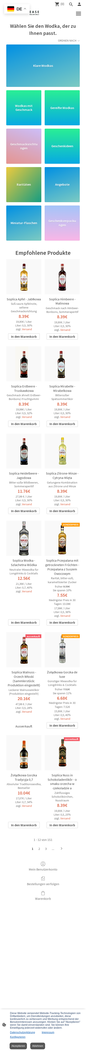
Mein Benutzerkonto (43, 869)
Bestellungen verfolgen (43, 884)
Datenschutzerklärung (22, 1032)
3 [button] (46, 849)
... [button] (53, 849)
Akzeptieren (18, 1046)
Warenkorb (43, 898)
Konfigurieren (17, 1037)
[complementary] (17, 9)
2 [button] (39, 849)
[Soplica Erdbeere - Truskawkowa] (23, 363)
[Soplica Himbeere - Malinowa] (62, 276)
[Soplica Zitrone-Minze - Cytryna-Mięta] (62, 451)
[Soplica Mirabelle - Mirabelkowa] (62, 363)
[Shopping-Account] (79, 4)
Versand (27, 329)
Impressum (48, 1032)
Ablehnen (37, 1046)
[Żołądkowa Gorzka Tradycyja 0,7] (23, 752)
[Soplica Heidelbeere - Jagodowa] (23, 451)
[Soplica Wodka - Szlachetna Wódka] (23, 538)
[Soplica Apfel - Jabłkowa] (23, 276)
